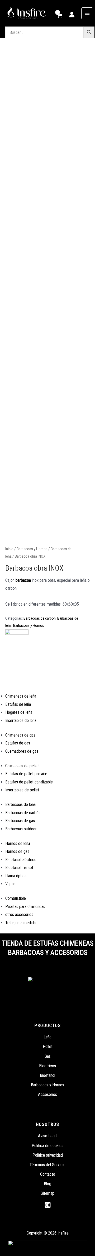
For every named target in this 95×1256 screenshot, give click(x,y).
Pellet (48, 1046)
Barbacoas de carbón (39, 618)
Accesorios (47, 1094)
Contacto (47, 1174)
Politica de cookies (47, 1145)
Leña (47, 1036)
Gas (48, 1056)
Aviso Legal (47, 1135)
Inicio (9, 549)
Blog (47, 1183)
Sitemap (47, 1193)
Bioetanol (47, 1075)
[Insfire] (16, 643)
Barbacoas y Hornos (32, 549)
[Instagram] (47, 1205)
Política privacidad (47, 1155)
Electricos (47, 1065)
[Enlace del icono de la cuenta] (72, 14)
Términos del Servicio (47, 1164)
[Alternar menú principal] (87, 13)
